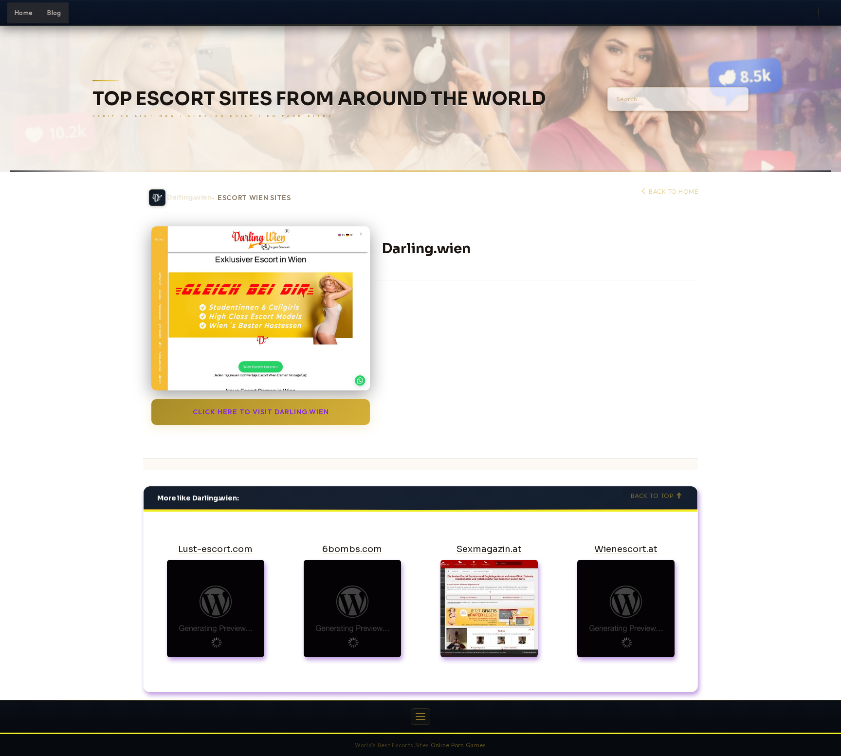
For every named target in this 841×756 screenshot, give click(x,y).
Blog (54, 13)
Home (24, 13)
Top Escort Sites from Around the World (319, 99)
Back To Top (653, 495)
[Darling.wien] (260, 308)
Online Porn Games (458, 745)
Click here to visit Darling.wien (261, 411)
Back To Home (672, 191)
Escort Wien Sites (254, 198)
